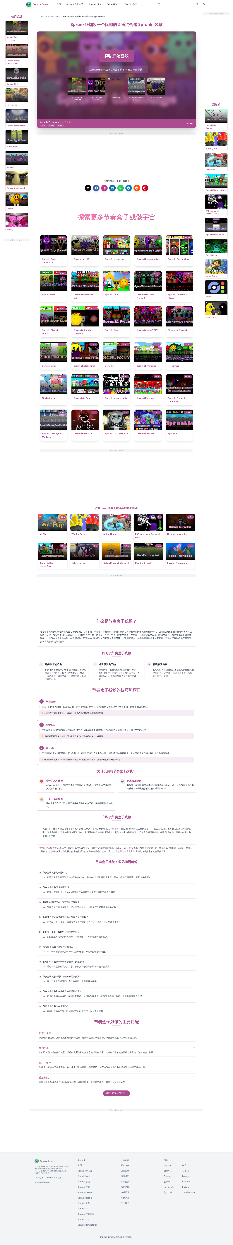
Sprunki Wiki (83, 1219)
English (167, 1165)
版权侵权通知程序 (42, 1182)
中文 (184, 1165)
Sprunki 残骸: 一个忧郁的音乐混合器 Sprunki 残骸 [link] (84, 16)
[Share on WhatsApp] (120, 188)
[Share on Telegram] (128, 188)
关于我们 (125, 1203)
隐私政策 (125, 1170)
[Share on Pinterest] (145, 188)
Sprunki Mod (95, 4)
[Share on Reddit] (136, 188)
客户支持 (125, 1165)
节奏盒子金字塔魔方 (49, 848)
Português (169, 1187)
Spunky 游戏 (131, 4)
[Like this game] (187, 124)
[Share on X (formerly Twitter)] (88, 188)
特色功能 (125, 1187)
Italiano (185, 1187)
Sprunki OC (83, 1208)
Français (186, 1176)
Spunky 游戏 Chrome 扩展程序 (48, 1177)
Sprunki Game (54, 16)
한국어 (167, 1181)
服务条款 (125, 1176)
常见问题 (125, 1197)
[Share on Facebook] (96, 188)
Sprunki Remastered (87, 1224)
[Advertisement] (16, 281)
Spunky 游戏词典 (86, 1214)
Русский (168, 1192)
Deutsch (168, 1176)
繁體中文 (168, 1170)
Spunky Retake (85, 1197)
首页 (59, 4)
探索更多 (125, 1181)
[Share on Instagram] (104, 188)
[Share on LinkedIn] (112, 188)
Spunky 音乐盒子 (74, 4)
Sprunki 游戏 (113, 4)
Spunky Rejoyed (85, 1192)
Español (186, 1181)
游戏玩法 (125, 1192)
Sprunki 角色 (84, 1203)
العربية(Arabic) (189, 1192)
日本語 (185, 1170)
